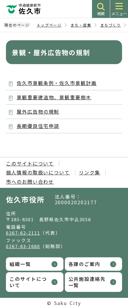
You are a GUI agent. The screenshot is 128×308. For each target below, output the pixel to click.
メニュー (119, 13)
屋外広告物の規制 (38, 111)
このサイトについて (30, 163)
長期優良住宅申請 (38, 125)
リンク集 (89, 172)
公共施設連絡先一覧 (87, 282)
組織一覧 (20, 263)
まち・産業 (81, 24)
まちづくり (110, 24)
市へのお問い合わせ (30, 181)
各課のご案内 (84, 263)
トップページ (49, 24)
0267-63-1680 (23, 246)
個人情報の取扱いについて (38, 172)
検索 (101, 13)
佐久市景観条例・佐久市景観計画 (57, 82)
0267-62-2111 (23, 233)
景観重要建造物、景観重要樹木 (54, 97)
